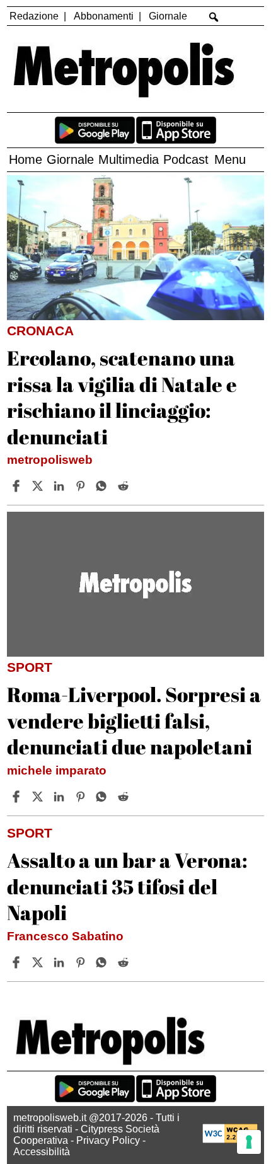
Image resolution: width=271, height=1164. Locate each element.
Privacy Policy (108, 1140)
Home (25, 159)
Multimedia (128, 159)
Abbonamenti (104, 16)
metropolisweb (50, 459)
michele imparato (57, 770)
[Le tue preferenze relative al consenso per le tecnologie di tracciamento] (249, 1142)
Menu (230, 159)
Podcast (186, 159)
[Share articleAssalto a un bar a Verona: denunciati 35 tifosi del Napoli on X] (39, 962)
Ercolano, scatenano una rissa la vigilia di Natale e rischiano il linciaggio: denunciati (122, 397)
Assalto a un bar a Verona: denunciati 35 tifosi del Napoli (127, 886)
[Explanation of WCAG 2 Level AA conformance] (230, 1139)
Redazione (34, 16)
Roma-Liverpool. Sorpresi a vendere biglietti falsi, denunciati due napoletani (134, 720)
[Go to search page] (214, 17)
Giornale (168, 16)
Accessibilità (41, 1151)
